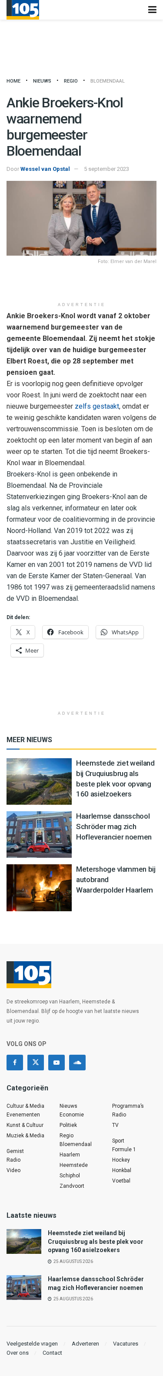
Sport (118, 1141)
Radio (13, 1160)
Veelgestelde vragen (32, 1343)
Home (13, 81)
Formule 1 (124, 1149)
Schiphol (70, 1176)
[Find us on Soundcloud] (77, 1062)
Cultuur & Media (25, 1106)
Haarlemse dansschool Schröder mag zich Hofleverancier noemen (114, 826)
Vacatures (125, 1343)
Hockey (121, 1160)
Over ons (18, 1352)
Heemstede (74, 1165)
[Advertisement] (81, 284)
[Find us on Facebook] (15, 1062)
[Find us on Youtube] (56, 1062)
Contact (52, 1352)
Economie (72, 1115)
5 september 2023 (106, 169)
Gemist (15, 1151)
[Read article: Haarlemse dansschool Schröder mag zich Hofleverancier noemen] (39, 834)
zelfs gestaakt (97, 406)
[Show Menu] (152, 10)
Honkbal (121, 1170)
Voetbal (121, 1181)
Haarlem (70, 1155)
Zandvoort (72, 1186)
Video (13, 1170)
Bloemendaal (107, 81)
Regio (71, 81)
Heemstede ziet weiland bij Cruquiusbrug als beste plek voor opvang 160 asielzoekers (95, 1241)
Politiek (68, 1125)
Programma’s (128, 1106)
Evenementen (23, 1115)
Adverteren (85, 1343)
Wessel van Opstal (45, 169)
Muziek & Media (25, 1136)
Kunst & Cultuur (25, 1125)
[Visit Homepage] (23, 10)
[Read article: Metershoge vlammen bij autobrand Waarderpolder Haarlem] (39, 887)
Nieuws (42, 81)
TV (115, 1125)
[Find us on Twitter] (35, 1062)
